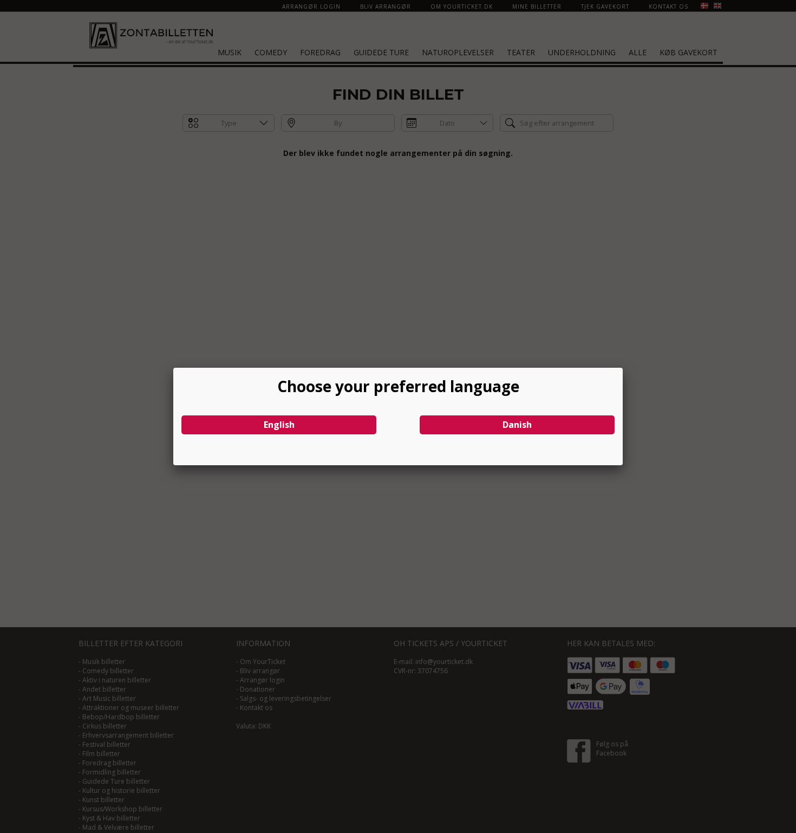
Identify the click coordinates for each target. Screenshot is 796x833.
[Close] (622, 368)
